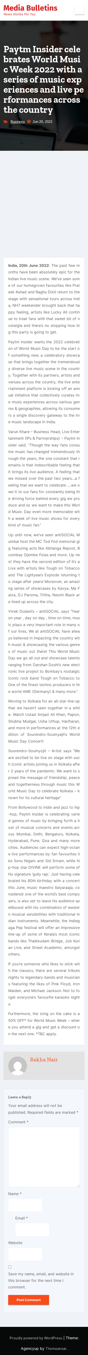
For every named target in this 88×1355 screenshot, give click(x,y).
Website (15, 1242)
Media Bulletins (30, 8)
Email (21, 1218)
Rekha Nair (44, 1059)
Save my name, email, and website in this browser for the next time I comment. (41, 1281)
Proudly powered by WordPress (36, 1338)
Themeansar (56, 1348)
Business (18, 122)
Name (15, 1193)
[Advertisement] (44, 197)
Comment (18, 1122)
